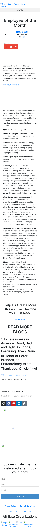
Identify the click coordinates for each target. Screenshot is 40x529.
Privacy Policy (10, 506)
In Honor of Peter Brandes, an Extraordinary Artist (16, 360)
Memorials (27, 512)
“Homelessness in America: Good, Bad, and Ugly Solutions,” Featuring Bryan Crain (18, 345)
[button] (20, 10)
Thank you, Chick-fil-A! (19, 369)
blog (23, 37)
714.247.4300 (6, 383)
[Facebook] (8, 403)
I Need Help (14, 512)
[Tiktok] (24, 403)
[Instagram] (3, 403)
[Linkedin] (19, 403)
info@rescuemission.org (10, 388)
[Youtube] (13, 403)
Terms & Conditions (27, 506)
